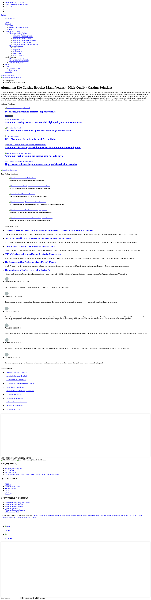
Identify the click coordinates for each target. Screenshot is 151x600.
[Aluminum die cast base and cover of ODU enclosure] (22, 178)
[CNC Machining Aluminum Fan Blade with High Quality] (22, 194)
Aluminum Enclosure (12, 508)
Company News (14, 68)
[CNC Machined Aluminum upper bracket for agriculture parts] (13, 128)
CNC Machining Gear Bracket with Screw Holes (30, 139)
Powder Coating (18, 55)
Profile (11, 26)
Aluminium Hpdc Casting (14, 398)
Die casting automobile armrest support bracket (30, 111)
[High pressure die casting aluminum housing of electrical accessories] (19, 161)
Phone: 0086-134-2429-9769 (14, 2)
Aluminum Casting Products (18, 33)
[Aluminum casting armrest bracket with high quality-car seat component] (14, 119)
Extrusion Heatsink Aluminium (16, 402)
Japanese (4, 75)
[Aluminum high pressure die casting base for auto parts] (18, 153)
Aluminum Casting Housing (22, 38)
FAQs (7, 64)
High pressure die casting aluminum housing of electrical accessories (41, 164)
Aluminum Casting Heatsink (22, 35)
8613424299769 (10, 472)
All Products (32, 517)
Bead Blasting (17, 53)
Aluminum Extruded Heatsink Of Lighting (20, 383)
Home (7, 22)
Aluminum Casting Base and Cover (24, 40)
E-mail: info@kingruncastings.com (16, 4)
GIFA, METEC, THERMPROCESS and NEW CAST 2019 (30, 246)
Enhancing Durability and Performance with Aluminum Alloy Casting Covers (38, 238)
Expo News (13, 70)
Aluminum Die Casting (12, 31)
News (7, 66)
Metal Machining (10, 488)
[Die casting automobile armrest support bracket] (17, 108)
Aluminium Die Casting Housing (131, 515)
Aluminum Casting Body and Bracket (25, 44)
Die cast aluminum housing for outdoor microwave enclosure (29, 188)
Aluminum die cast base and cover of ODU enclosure (26, 180)
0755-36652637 (10, 470)
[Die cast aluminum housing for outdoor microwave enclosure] (29, 186)
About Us (8, 24)
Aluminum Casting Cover (112, 515)
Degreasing (17, 50)
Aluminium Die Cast (13, 409)
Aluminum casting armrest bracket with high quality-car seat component (43, 122)
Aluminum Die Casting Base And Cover (90, 515)
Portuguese (10, 75)
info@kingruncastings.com (13, 468)
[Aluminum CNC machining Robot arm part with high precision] (28, 210)
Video (11, 29)
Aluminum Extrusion (16, 46)
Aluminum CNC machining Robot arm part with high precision (30, 212)
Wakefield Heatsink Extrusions (16, 372)
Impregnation (17, 51)
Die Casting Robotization (14, 405)
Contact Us (8, 72)
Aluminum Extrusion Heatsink (23, 37)
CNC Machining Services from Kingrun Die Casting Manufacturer (33, 254)
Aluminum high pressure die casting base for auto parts (34, 156)
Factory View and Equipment (18, 27)
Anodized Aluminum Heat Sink (16, 376)
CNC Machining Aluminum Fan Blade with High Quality (28, 196)
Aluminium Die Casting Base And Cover (14, 517)
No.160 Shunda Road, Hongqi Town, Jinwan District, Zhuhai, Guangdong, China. (32, 474)
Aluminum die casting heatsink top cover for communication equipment (43, 147)
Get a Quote (9, 6)
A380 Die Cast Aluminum (15, 387)
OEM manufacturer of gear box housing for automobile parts (29, 220)
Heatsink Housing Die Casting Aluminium (20, 391)
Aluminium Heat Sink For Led (16, 380)
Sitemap (35, 515)
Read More (8, 116)
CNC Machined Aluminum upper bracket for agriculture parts (38, 130)
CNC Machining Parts (16, 62)
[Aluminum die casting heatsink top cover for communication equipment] (25, 145)
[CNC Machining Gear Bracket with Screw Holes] (12, 136)
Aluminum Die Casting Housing (65, 515)
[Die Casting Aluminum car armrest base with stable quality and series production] (27, 202)
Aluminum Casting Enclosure (22, 42)
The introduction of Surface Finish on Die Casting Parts (28, 270)
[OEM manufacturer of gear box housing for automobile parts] (30, 218)
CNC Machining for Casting (18, 59)
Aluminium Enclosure (13, 394)
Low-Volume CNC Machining (19, 61)
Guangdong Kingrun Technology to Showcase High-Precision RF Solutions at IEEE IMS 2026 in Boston (49, 230)
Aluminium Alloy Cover (46, 515)
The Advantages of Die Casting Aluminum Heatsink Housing (30, 262)
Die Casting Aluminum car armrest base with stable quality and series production (36, 204)
